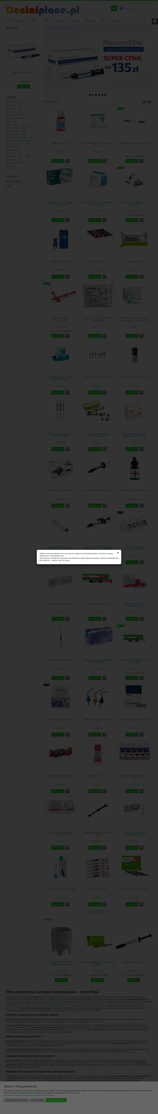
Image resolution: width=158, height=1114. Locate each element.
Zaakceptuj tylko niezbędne (17, 1100)
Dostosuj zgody (37, 1100)
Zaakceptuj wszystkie (56, 1100)
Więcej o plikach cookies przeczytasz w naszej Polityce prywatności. (29, 1095)
